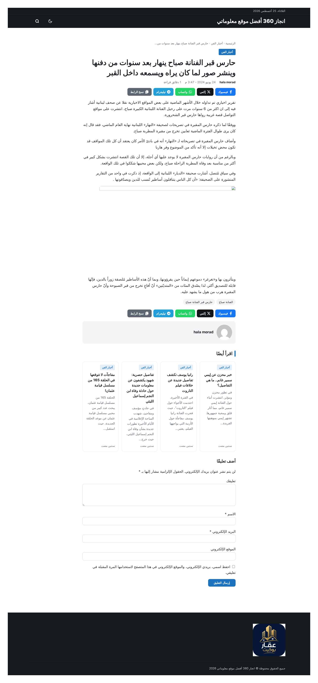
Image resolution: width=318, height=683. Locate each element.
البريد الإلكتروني (223, 531)
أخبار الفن (217, 43)
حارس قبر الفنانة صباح (199, 302)
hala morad (228, 82)
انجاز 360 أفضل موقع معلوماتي (251, 21)
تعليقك (231, 481)
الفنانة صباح (226, 302)
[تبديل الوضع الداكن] (50, 21)
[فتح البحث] (37, 21)
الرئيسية (231, 43)
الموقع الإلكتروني (223, 549)
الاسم (230, 514)
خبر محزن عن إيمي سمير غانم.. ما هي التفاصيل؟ (218, 379)
